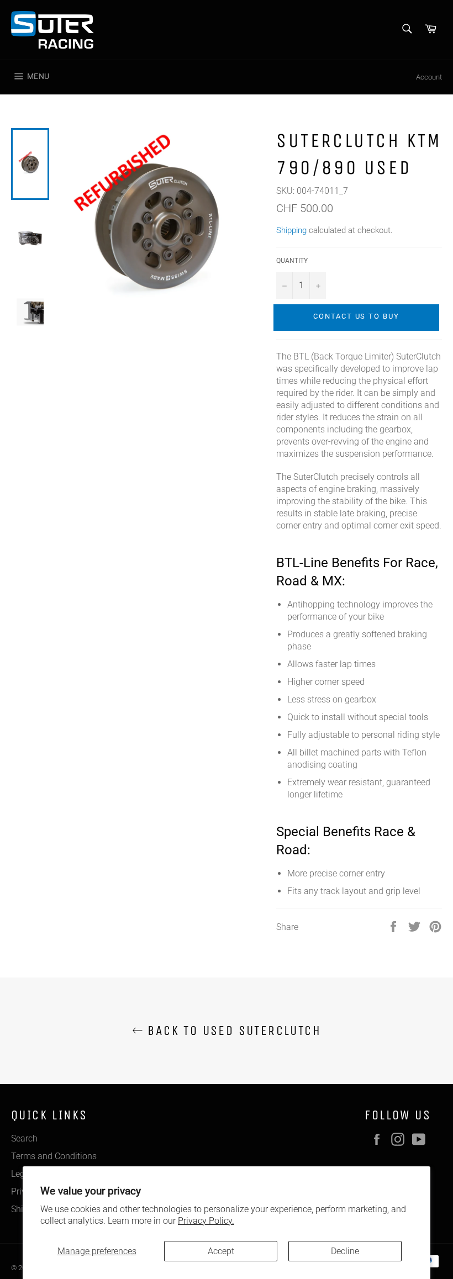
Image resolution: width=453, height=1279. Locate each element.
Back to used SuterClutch (232, 1030)
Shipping (291, 230)
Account (429, 77)
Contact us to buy (356, 316)
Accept (221, 1251)
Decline (345, 1251)
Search (24, 1138)
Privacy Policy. (206, 1220)
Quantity (292, 261)
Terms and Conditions (54, 1156)
